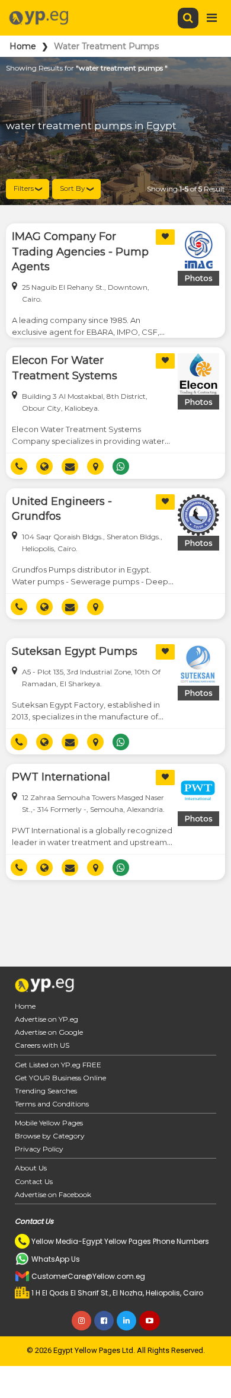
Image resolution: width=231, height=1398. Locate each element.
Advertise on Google (49, 1032)
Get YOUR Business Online (60, 1077)
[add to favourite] (165, 237)
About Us (31, 1167)
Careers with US (42, 1045)
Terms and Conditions (52, 1103)
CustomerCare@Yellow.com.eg (88, 1276)
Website (49, 466)
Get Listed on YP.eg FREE (58, 1064)
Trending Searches (46, 1090)
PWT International (61, 776)
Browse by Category (50, 1135)
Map (100, 466)
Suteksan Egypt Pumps (74, 651)
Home (22, 46)
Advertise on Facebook (53, 1194)
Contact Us (34, 1181)
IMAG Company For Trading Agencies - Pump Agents (80, 251)
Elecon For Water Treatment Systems (64, 368)
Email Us (74, 466)
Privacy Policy (39, 1148)
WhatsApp (125, 466)
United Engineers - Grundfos (62, 509)
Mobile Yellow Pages (49, 1122)
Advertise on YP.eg (46, 1019)
